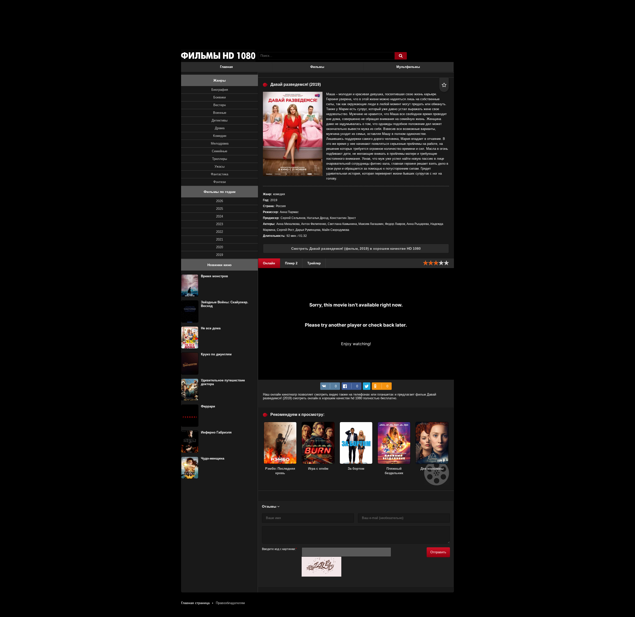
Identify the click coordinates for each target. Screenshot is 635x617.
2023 (219, 224)
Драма (219, 128)
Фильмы (317, 67)
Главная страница (195, 603)
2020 (219, 247)
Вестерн (219, 105)
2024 (219, 216)
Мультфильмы (408, 67)
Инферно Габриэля (216, 432)
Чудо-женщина (212, 458)
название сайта (218, 56)
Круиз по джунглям (216, 354)
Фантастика (219, 174)
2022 (219, 232)
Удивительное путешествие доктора (223, 382)
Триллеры (219, 159)
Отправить (438, 552)
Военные (219, 113)
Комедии (219, 136)
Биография (219, 90)
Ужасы (219, 166)
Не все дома (211, 328)
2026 (219, 201)
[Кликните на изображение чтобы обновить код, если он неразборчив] (321, 575)
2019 (219, 255)
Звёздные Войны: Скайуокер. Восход (224, 304)
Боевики (219, 97)
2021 (219, 239)
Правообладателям (230, 603)
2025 (219, 209)
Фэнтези (219, 182)
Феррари (208, 406)
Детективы (219, 120)
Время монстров (214, 276)
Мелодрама (219, 143)
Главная (226, 67)
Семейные (219, 151)
